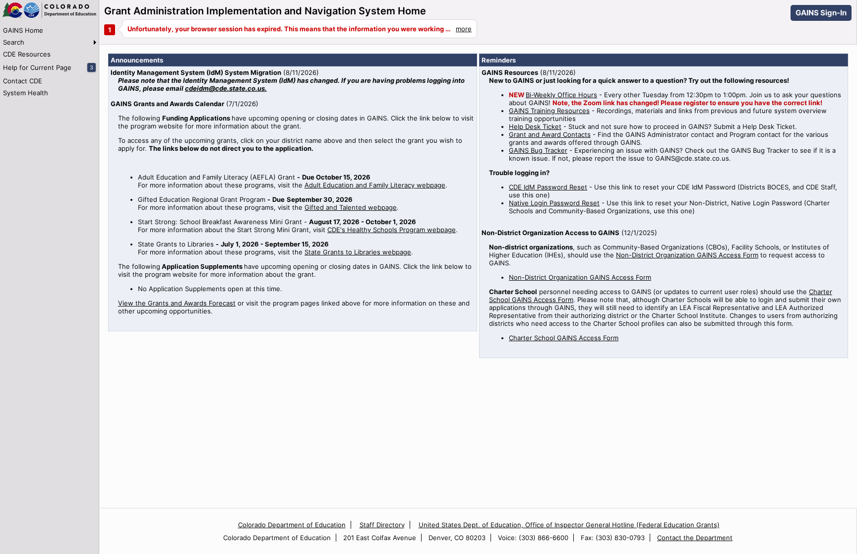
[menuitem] (49, 30)
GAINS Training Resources (549, 111)
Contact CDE (22, 81)
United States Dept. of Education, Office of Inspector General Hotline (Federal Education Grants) (569, 525)
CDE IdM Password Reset (548, 187)
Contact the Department (695, 538)
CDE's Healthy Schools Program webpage (391, 230)
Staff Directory (382, 525)
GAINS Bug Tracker (538, 150)
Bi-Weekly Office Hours (561, 95)
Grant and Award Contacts (550, 134)
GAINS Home (23, 30)
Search (13, 42)
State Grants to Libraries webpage (358, 252)
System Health (25, 93)
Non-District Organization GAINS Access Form (687, 255)
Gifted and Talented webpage (351, 207)
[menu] (49, 61)
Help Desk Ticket (535, 126)
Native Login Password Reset (554, 203)
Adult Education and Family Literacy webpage (375, 185)
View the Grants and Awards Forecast (177, 303)
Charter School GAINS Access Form (563, 338)
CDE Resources (27, 54)
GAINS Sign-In (821, 12)
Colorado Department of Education (292, 525)
